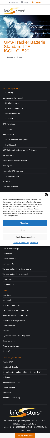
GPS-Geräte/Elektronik (11, 176)
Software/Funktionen (10, 187)
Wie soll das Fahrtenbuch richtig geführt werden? (22, 372)
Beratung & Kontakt (10, 367)
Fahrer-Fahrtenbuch (12, 114)
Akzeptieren (25, 223)
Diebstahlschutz (8, 155)
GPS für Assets (8, 134)
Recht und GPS (8, 377)
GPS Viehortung (9, 124)
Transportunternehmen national (15, 274)
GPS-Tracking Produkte (12, 305)
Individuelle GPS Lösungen (13, 171)
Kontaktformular (9, 387)
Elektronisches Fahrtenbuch (13, 98)
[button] (46, 195)
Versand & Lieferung (11, 346)
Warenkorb (7, 300)
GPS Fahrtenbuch (11, 103)
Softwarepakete (9, 325)
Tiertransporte (8, 264)
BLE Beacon (7, 181)
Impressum (34, 243)
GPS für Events (8, 129)
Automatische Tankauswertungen (15, 161)
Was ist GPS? (8, 362)
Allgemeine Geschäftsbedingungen (16, 336)
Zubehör (6, 331)
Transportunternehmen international (17, 269)
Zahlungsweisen (9, 341)
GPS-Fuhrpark (8, 119)
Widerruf (6, 351)
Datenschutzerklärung (21, 243)
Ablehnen (25, 230)
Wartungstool (7, 166)
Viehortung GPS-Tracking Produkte (16, 310)
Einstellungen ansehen (25, 237)
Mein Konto (7, 295)
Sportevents (7, 253)
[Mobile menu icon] (44, 9)
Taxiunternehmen (10, 259)
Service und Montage (11, 248)
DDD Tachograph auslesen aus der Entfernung (20, 150)
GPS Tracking (8, 93)
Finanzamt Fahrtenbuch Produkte (15, 315)
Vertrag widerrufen (25, 436)
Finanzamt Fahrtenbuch (14, 108)
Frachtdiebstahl (11, 145)
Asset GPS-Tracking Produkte (14, 320)
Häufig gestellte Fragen (12, 382)
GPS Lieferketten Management (16, 140)
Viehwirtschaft (8, 284)
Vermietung (7, 279)
